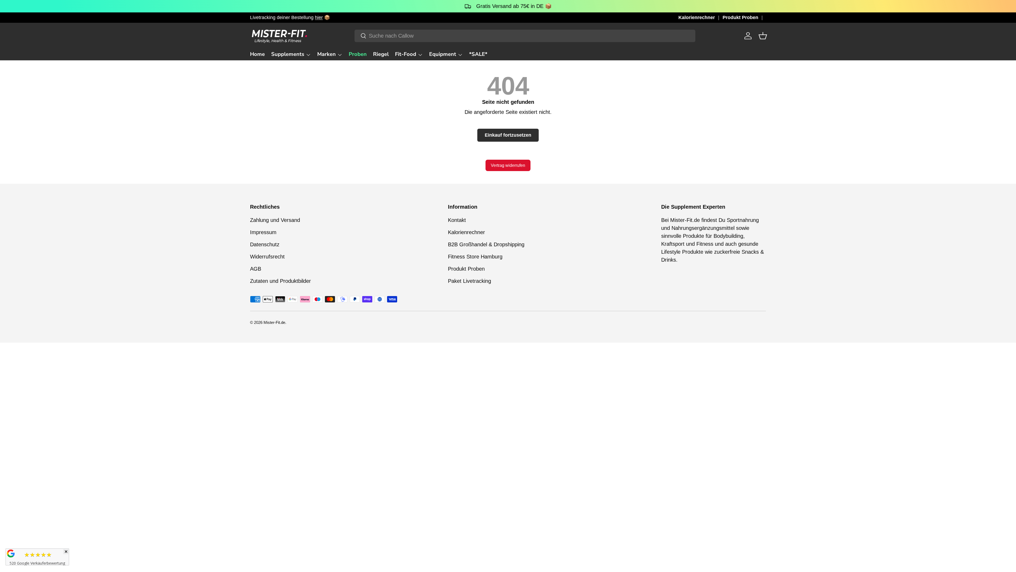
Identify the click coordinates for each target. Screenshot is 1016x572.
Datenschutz (264, 244)
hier (319, 17)
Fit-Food (405, 54)
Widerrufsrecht (267, 257)
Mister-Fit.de (274, 322)
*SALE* (478, 54)
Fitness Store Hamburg (475, 257)
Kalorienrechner (696, 17)
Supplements (287, 54)
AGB (255, 269)
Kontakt (457, 220)
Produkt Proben (740, 17)
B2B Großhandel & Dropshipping (486, 244)
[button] (763, 36)
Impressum (263, 232)
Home (257, 54)
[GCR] (11, 553)
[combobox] (525, 36)
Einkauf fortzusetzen (508, 135)
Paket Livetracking (469, 281)
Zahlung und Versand (275, 220)
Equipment (442, 54)
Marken (326, 54)
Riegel (381, 54)
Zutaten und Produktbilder (280, 281)
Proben (358, 54)
